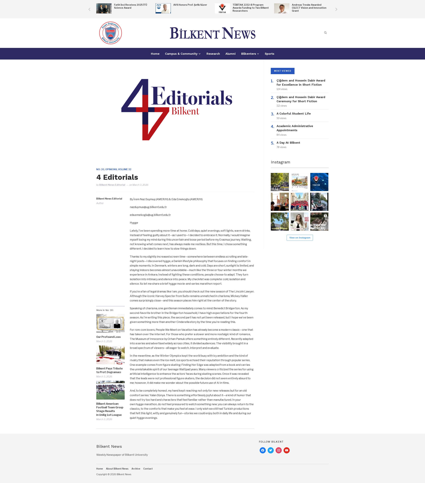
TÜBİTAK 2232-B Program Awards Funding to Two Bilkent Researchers (251, 7)
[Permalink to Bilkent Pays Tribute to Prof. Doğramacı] (110, 354)
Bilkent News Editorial (112, 184)
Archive (135, 468)
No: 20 (100, 169)
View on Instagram (299, 237)
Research (213, 53)
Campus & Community (181, 53)
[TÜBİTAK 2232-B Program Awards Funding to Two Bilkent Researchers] (222, 5)
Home (155, 53)
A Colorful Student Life (294, 113)
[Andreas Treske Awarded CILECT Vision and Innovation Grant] (281, 5)
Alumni (230, 53)
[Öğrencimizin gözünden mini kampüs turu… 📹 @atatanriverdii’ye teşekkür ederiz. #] (280, 221)
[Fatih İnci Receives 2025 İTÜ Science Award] (104, 5)
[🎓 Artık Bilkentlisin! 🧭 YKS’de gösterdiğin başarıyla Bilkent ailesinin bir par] (280, 182)
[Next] (336, 9)
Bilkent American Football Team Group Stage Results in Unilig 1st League (109, 409)
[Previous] (89, 9)
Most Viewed (282, 71)
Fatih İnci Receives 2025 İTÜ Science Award (130, 6)
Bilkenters (248, 53)
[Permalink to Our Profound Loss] (110, 323)
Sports (269, 53)
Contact (148, 468)
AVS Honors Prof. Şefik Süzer (190, 4)
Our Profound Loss (108, 337)
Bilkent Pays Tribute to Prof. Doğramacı (109, 370)
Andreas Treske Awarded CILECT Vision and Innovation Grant (309, 7)
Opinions (111, 169)
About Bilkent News (117, 468)
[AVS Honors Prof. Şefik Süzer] (163, 5)
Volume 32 (124, 169)
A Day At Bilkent (288, 142)
